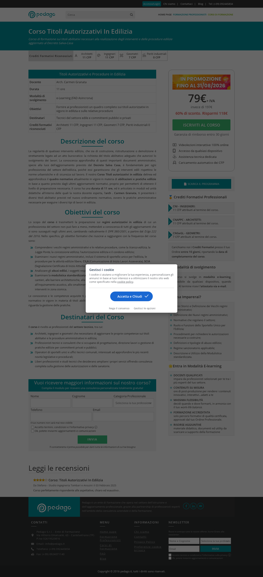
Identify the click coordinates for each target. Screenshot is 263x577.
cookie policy (125, 281)
